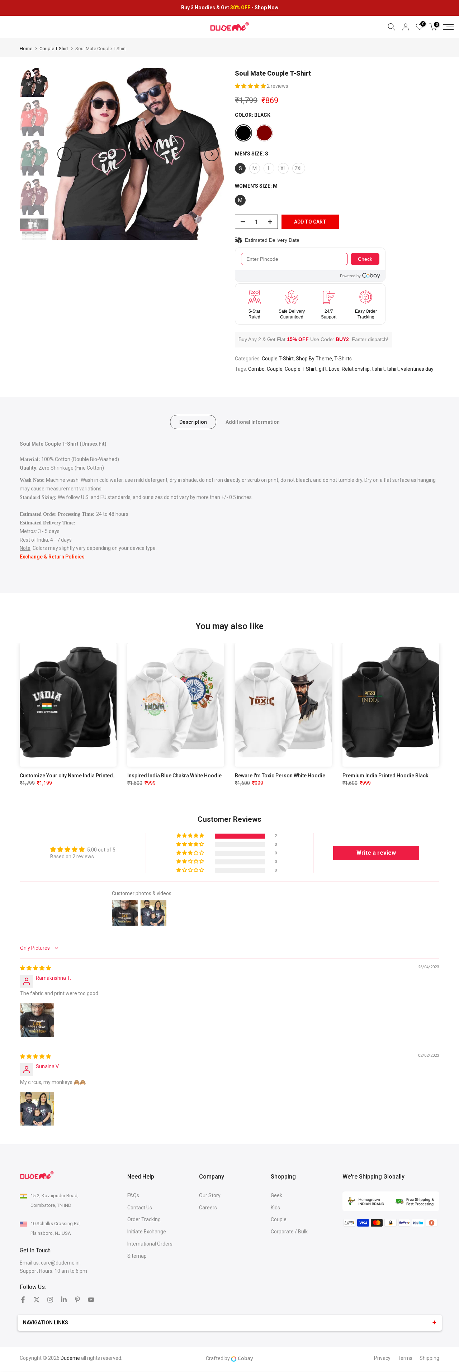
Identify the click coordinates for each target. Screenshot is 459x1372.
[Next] (211, 154)
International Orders (149, 1244)
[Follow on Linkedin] (64, 1299)
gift (323, 369)
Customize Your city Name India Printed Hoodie (76, 775)
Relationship (356, 369)
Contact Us (139, 1207)
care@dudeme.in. (61, 1263)
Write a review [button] (376, 852)
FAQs (133, 1195)
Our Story (210, 1195)
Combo (256, 369)
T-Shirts (343, 358)
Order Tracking (144, 1219)
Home (26, 48)
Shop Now (266, 7)
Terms (405, 1358)
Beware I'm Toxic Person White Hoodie (280, 775)
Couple (275, 369)
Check (365, 259)
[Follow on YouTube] (91, 1299)
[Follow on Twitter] (36, 1299)
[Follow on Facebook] (23, 1299)
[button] (251, 86)
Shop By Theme (314, 358)
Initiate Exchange (146, 1231)
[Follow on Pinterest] (77, 1299)
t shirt (378, 369)
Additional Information (253, 421)
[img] (35, 968)
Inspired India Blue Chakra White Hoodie (174, 775)
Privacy (382, 1358)
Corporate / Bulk (289, 1231)
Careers (208, 1207)
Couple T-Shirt (53, 48)
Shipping (429, 1358)
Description (193, 421)
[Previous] (64, 154)
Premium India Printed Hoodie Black (385, 775)
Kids (275, 1207)
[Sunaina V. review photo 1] (37, 1109)
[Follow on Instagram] (50, 1299)
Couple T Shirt (301, 369)
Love (334, 369)
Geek (276, 1195)
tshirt (393, 369)
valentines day (417, 369)
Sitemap (137, 1256)
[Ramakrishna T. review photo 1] (37, 1020)
